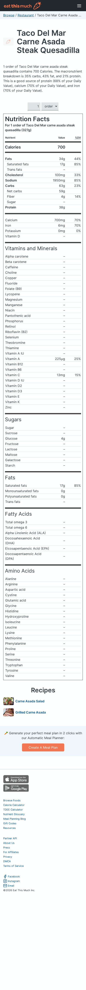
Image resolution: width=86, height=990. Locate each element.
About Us (9, 842)
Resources (9, 827)
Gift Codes (9, 823)
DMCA (7, 861)
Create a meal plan (43, 747)
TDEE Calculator (13, 809)
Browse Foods (12, 800)
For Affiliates (11, 852)
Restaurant (26, 15)
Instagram (14, 881)
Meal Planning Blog (14, 818)
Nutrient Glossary (14, 814)
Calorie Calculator (14, 805)
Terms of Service (13, 865)
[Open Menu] (79, 5)
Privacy (7, 856)
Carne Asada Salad (29, 701)
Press (6, 847)
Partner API (10, 838)
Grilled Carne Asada (30, 712)
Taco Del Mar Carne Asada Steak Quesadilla (48, 41)
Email (11, 885)
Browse (8, 15)
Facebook (14, 876)
